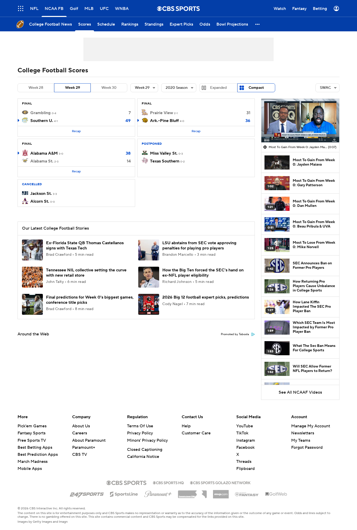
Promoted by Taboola (235, 334)
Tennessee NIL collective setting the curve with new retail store (86, 272)
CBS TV (79, 454)
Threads (243, 461)
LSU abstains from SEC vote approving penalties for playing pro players (199, 245)
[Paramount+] (158, 493)
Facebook (245, 447)
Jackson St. (41, 193)
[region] (300, 121)
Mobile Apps (30, 468)
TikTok (242, 433)
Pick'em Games (32, 426)
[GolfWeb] (276, 494)
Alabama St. (41, 161)
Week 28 (35, 87)
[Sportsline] (124, 493)
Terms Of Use (140, 426)
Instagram (245, 440)
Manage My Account (310, 426)
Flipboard (245, 468)
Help (186, 426)
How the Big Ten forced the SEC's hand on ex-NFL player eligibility (203, 272)
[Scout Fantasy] (247, 494)
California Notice (143, 456)
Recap (76, 131)
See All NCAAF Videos (300, 392)
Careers (79, 433)
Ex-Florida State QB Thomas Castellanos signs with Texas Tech (85, 245)
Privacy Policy (140, 433)
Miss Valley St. (163, 153)
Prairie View (161, 113)
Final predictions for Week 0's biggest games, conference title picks (90, 300)
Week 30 (109, 87)
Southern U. (41, 121)
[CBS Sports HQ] (168, 482)
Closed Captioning (144, 449)
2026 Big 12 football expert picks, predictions (205, 297)
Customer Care (196, 433)
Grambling (40, 113)
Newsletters (302, 433)
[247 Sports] (87, 493)
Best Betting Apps (35, 447)
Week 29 (72, 87)
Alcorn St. (39, 201)
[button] (20, 8)
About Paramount (89, 440)
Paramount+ (83, 447)
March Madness (33, 461)
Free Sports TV (32, 440)
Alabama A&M (44, 153)
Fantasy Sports (31, 433)
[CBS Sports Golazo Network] (220, 482)
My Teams (300, 440)
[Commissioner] (192, 492)
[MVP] (221, 492)
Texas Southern (164, 161)
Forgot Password (307, 447)
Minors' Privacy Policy (147, 440)
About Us (81, 426)
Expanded (218, 87)
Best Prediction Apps (38, 454)
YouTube (244, 426)
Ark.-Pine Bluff (164, 121)
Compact (256, 87)
